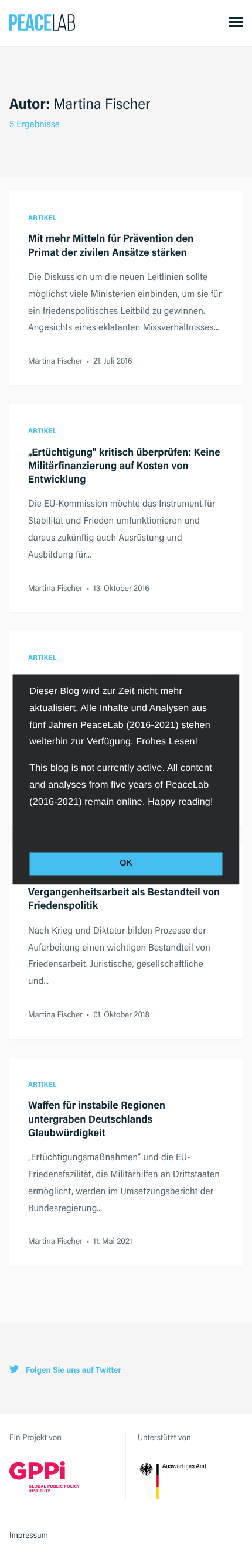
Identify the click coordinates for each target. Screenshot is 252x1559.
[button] (31, 828)
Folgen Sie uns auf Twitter (72, 1370)
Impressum (28, 1535)
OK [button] (126, 864)
